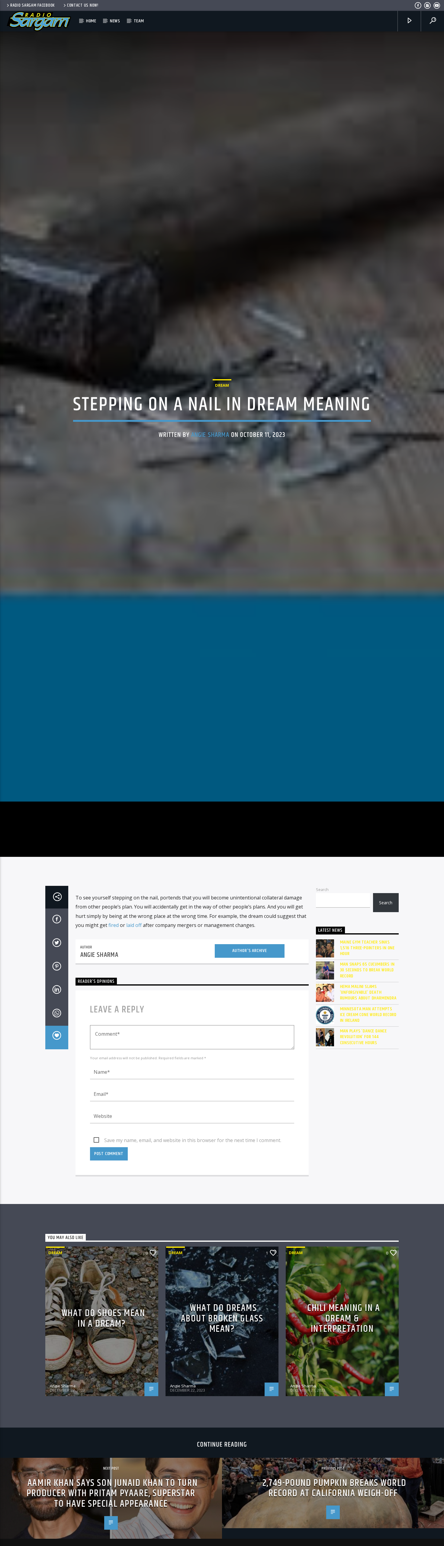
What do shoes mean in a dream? (103, 1345)
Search (322, 916)
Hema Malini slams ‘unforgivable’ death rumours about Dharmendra (368, 1019)
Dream (222, 397)
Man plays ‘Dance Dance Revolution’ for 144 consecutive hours (363, 1064)
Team (139, 21)
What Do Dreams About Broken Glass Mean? (222, 1346)
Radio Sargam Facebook (32, 5)
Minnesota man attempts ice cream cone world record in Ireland (368, 1042)
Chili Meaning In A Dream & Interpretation (343, 1346)
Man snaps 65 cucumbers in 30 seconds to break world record (367, 997)
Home (91, 21)
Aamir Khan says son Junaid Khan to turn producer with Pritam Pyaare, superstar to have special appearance (112, 1520)
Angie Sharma (210, 447)
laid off (134, 952)
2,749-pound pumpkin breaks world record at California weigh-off (334, 1515)
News (115, 21)
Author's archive (249, 978)
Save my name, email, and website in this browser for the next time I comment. (192, 1167)
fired (113, 952)
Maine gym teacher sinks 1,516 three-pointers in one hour (367, 975)
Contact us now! (82, 5)
